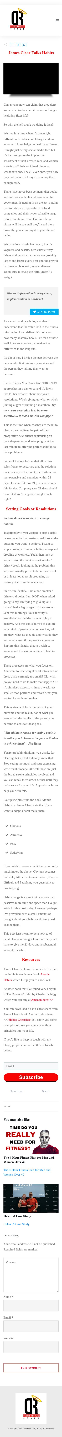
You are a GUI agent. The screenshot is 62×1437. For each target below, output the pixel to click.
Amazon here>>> (42, 999)
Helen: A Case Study (17, 1216)
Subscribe (31, 1077)
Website (8, 1338)
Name (8, 1296)
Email (8, 1317)
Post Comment (31, 1368)
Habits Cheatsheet (20, 1019)
